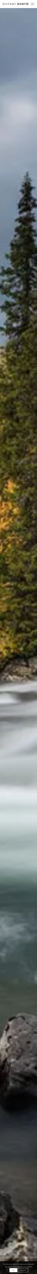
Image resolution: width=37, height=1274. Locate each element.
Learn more (23, 1270)
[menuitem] (27, 4)
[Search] (27, 4)
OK (13, 1270)
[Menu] (31, 4)
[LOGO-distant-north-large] (15, 4)
